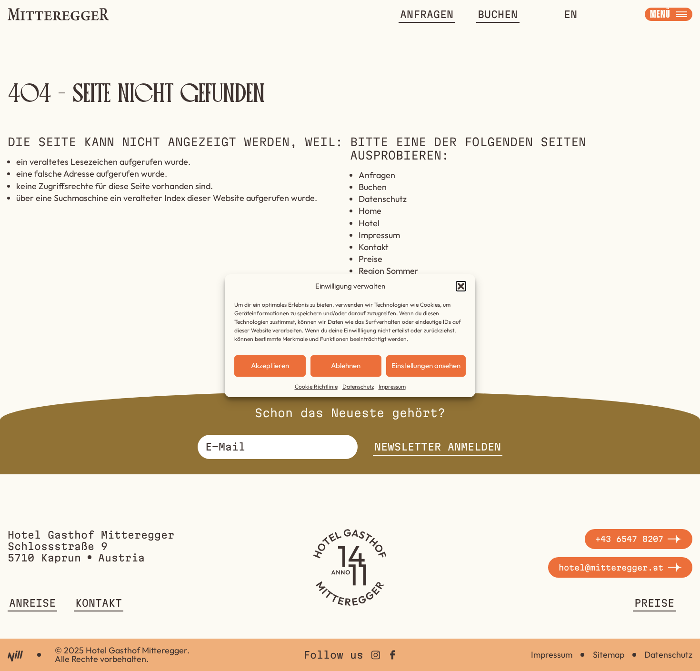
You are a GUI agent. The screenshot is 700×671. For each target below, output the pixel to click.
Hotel (369, 223)
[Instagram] (375, 655)
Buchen (498, 14)
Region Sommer (389, 270)
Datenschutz (358, 386)
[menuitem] (570, 14)
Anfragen (426, 14)
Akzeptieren (270, 365)
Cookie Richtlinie (316, 386)
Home (370, 210)
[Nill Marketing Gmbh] (15, 656)
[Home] (350, 567)
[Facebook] (392, 655)
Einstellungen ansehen (425, 365)
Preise (370, 258)
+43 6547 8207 (629, 538)
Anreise (32, 603)
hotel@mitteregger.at (611, 567)
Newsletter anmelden (437, 446)
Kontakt (374, 246)
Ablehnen (345, 365)
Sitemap (608, 655)
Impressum (392, 386)
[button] (461, 286)
